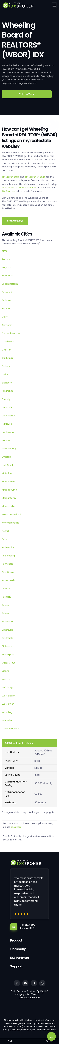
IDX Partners (19, 957)
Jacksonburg (9, 448)
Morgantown (9, 498)
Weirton (6, 679)
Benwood (7, 292)
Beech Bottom (10, 283)
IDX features (8, 191)
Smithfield (7, 638)
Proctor (6, 588)
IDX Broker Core (11, 177)
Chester (6, 349)
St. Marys (7, 646)
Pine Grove (8, 572)
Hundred (6, 440)
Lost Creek (7, 465)
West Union (8, 704)
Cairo (5, 316)
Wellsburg (7, 687)
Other (5, 539)
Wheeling (7, 712)
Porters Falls (8, 580)
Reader (6, 605)
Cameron (7, 325)
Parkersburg (8, 555)
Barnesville (7, 275)
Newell (5, 531)
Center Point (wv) (12, 333)
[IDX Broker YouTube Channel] (25, 983)
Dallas (5, 374)
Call (10, 1041)
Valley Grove (9, 662)
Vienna (5, 671)
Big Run (6, 308)
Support (16, 966)
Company (18, 949)
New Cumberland (11, 514)
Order (49, 1041)
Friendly (6, 399)
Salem (5, 613)
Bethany (6, 300)
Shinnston (7, 621)
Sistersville (7, 629)
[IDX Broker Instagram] (42, 983)
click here (16, 827)
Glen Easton (8, 415)
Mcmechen (8, 481)
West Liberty (8, 695)
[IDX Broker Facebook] (17, 983)
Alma (5, 250)
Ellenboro (7, 382)
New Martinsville (10, 522)
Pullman (6, 596)
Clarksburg (8, 358)
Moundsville (8, 506)
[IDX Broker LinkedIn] (34, 983)
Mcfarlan (7, 473)
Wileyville (7, 720)
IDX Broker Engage (35, 177)
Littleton (6, 456)
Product (16, 940)
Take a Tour (26, 94)
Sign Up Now (15, 221)
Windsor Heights (11, 728)
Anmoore (7, 259)
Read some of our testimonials (19, 187)
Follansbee (8, 391)
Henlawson (8, 432)
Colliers (6, 366)
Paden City (8, 547)
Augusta (6, 267)
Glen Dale (7, 407)
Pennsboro (8, 563)
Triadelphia (8, 654)
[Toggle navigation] (54, 5)
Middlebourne (9, 489)
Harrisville (7, 423)
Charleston (8, 341)
